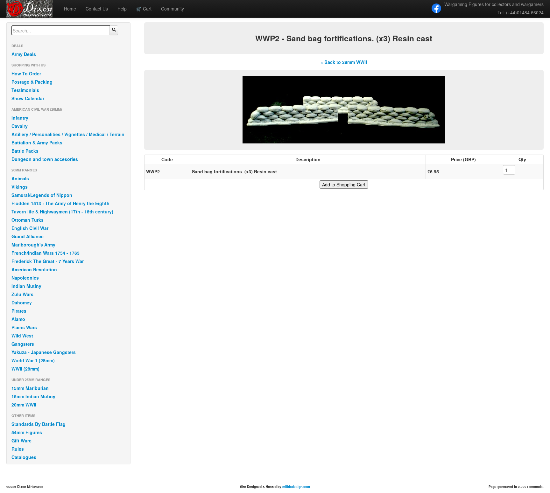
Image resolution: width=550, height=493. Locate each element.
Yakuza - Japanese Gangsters (43, 352)
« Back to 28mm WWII (344, 62)
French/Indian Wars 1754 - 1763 (45, 253)
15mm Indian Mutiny (33, 396)
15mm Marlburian (30, 388)
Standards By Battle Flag (38, 424)
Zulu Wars (22, 294)
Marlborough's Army (33, 244)
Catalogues (23, 457)
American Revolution (34, 269)
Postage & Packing (32, 82)
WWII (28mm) (25, 368)
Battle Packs (25, 151)
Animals (20, 178)
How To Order (26, 73)
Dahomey (21, 302)
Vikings (19, 187)
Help (122, 8)
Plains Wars (24, 327)
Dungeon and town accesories (44, 159)
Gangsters (22, 344)
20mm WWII (23, 404)
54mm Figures (26, 432)
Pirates (18, 311)
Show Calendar (27, 98)
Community (172, 8)
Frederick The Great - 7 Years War (47, 261)
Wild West (22, 335)
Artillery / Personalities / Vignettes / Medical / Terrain (67, 134)
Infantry (19, 118)
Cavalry (19, 126)
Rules (17, 449)
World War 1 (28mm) (33, 360)
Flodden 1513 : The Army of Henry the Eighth (60, 203)
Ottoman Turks (27, 220)
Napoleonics (25, 277)
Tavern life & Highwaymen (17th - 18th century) (62, 211)
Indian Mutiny (26, 286)
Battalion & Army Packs (36, 142)
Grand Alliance (27, 236)
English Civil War (29, 228)
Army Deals (23, 54)
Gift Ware (21, 440)
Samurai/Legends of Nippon (41, 195)
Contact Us (97, 8)
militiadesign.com (296, 486)
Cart (144, 8)
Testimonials (25, 90)
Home (70, 8)
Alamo (18, 319)
